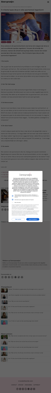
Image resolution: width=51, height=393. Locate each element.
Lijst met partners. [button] (30, 209)
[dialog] (25, 196)
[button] (25, 202)
